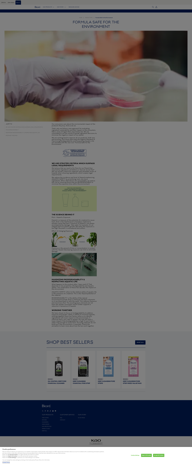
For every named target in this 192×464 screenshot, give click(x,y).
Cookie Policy (6, 462)
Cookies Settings (135, 455)
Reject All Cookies (146, 455)
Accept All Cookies (158, 455)
